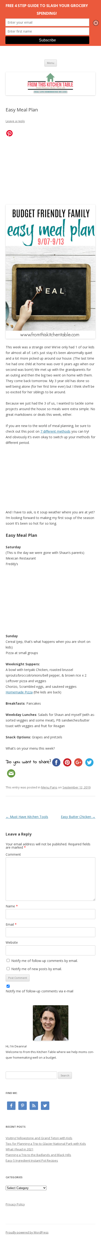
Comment (13, 854)
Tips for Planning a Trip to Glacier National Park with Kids (46, 1144)
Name (12, 906)
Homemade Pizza (19, 692)
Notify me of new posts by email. (36, 969)
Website (12, 942)
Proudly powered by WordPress (27, 1232)
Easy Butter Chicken (78, 816)
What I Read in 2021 (19, 1149)
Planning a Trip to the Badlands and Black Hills (38, 1155)
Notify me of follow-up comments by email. (44, 960)
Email (11, 924)
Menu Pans (49, 787)
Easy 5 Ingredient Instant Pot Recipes (32, 1160)
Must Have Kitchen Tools (27, 816)
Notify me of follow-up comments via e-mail (39, 991)
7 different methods (55, 431)
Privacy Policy (15, 1204)
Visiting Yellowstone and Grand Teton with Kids (39, 1138)
